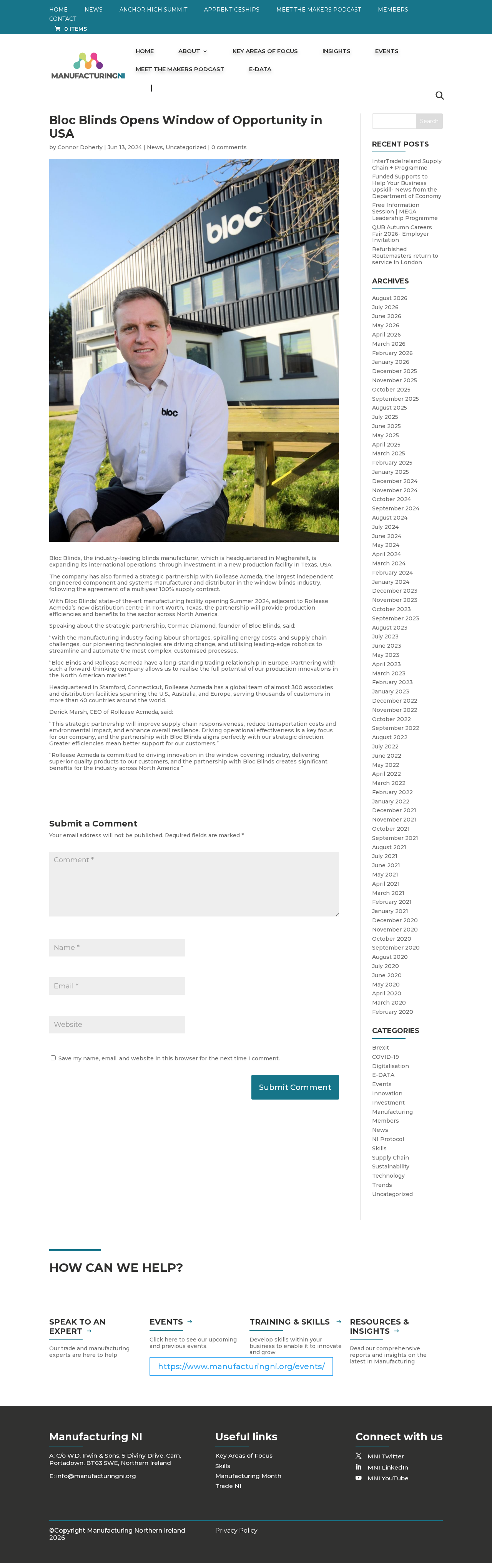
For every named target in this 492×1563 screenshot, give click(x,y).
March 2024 (389, 563)
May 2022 (385, 765)
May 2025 (385, 435)
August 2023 (389, 627)
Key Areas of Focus (265, 51)
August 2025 (389, 407)
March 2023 (389, 673)
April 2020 (386, 993)
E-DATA (260, 70)
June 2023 (386, 645)
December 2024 (394, 481)
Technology (388, 1175)
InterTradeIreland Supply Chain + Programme (407, 164)
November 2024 (394, 490)
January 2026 (390, 361)
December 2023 (394, 590)
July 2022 (385, 746)
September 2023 (395, 618)
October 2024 (391, 499)
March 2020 (389, 1002)
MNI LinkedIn (387, 1467)
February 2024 (392, 572)
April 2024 (386, 554)
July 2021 (384, 856)
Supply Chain (390, 1157)
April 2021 (386, 883)
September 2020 (396, 947)
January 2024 (390, 581)
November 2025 (394, 380)
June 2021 (386, 865)
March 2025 (388, 453)
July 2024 (385, 526)
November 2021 (394, 819)
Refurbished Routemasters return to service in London (405, 256)
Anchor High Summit (153, 10)
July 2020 (385, 966)
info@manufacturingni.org (96, 1476)
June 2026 (386, 316)
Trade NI (228, 1486)
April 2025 (386, 444)
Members (393, 10)
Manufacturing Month (248, 1476)
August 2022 (389, 737)
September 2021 (395, 838)
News (94, 10)
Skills (379, 1148)
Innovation (387, 1093)
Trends (382, 1184)
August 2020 (390, 956)
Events (387, 51)
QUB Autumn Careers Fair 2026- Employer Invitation (402, 234)
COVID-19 (385, 1056)
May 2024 (385, 545)
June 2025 (386, 426)
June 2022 (386, 755)
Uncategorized (186, 147)
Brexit (380, 1047)
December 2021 (394, 810)
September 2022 (395, 728)
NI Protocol (388, 1139)
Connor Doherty (80, 147)
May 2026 (385, 325)
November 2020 (395, 929)
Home (58, 10)
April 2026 (386, 334)
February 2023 (392, 682)
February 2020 (392, 1011)
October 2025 (391, 389)
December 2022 (394, 700)
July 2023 (385, 636)
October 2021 (391, 828)
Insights (336, 51)
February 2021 (392, 901)
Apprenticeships (231, 10)
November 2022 (394, 710)
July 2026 (385, 307)
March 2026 (389, 343)
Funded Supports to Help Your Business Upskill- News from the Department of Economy (406, 186)
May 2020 (386, 984)
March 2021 (388, 893)
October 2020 (391, 938)
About (189, 51)
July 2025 (385, 416)
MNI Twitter (385, 1456)
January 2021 (390, 911)
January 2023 (390, 691)
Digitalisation (390, 1066)
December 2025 (394, 371)
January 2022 (390, 801)
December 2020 (395, 920)
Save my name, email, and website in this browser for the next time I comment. (169, 1058)
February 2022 (392, 792)
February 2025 (392, 462)
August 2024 (389, 517)
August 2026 (389, 298)
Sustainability (390, 1166)
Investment (388, 1102)
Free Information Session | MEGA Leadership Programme (405, 212)
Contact (62, 19)
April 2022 (386, 773)
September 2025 (395, 398)
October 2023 (391, 609)
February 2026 (392, 353)
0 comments (229, 147)
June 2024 (386, 536)
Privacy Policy (236, 1530)
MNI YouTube (388, 1478)
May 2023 (385, 655)
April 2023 (386, 664)
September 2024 (395, 508)
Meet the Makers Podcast (318, 10)
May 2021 (385, 874)
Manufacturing (392, 1111)
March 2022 (389, 783)
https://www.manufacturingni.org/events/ (241, 1366)
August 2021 (389, 847)
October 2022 (391, 719)
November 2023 (394, 600)
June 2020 (387, 975)
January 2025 (390, 471)
